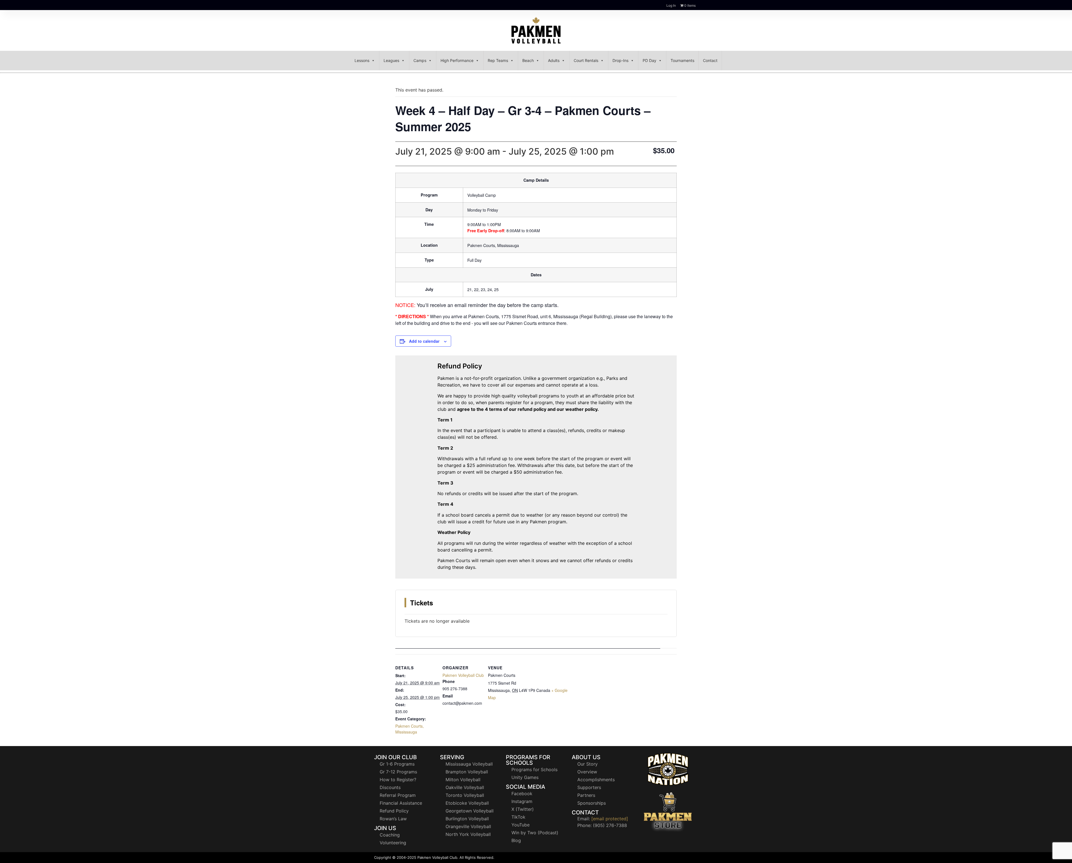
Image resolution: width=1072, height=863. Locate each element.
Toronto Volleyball (465, 795)
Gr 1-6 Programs (397, 764)
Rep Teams (498, 60)
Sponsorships (591, 803)
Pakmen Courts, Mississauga (409, 729)
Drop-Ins (620, 60)
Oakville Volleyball (465, 787)
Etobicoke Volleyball (467, 803)
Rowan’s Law (393, 818)
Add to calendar (424, 341)
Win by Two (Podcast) (534, 832)
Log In (671, 5)
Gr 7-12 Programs (398, 772)
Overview (587, 772)
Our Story (587, 764)
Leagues (391, 60)
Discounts (390, 787)
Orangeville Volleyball (468, 826)
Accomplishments (596, 779)
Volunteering (393, 842)
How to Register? (398, 779)
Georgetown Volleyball (470, 811)
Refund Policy (394, 811)
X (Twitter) (522, 809)
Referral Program (398, 795)
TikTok (518, 817)
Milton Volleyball (463, 779)
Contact (710, 60)
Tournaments (682, 60)
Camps (419, 60)
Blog (516, 840)
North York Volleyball (468, 834)
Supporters (589, 787)
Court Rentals (586, 60)
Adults (553, 60)
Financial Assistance (401, 803)
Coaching (390, 835)
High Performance (457, 60)
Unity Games (525, 777)
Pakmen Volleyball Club (463, 675)
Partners (586, 795)
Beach (528, 60)
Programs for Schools (534, 769)
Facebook (521, 793)
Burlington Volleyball (467, 818)
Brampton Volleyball (467, 772)
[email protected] (609, 818)
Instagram (521, 801)
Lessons (362, 60)
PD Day (649, 60)
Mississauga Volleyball (469, 764)
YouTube (520, 825)
